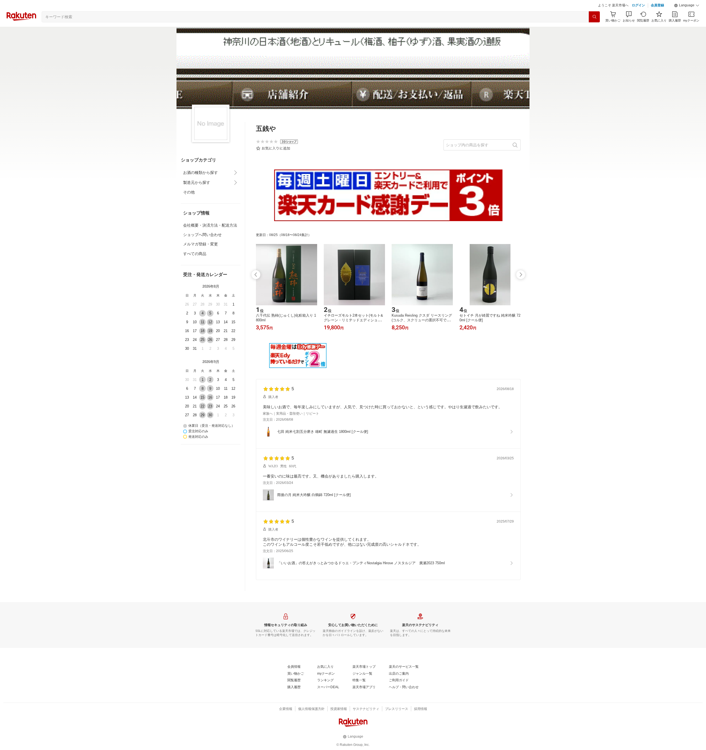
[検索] (594, 16)
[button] (686, 5)
